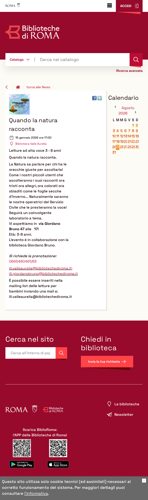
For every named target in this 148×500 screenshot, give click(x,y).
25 (117, 147)
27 (125, 147)
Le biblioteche (126, 404)
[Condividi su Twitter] (99, 98)
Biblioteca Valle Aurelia (31, 144)
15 (133, 136)
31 (114, 152)
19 (121, 141)
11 (117, 136)
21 (129, 141)
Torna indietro (9, 87)
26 (121, 147)
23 (137, 141)
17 (114, 141)
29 (133, 147)
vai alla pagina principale (19, 87)
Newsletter (123, 414)
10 (114, 136)
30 (137, 147)
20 (125, 141)
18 (117, 141)
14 (129, 136)
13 (125, 136)
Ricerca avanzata (129, 71)
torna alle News (38, 87)
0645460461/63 (22, 261)
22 (133, 141)
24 (114, 147)
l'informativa (36, 493)
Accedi (125, 6)
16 (137, 136)
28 (129, 147)
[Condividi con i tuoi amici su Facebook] (94, 98)
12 (121, 136)
